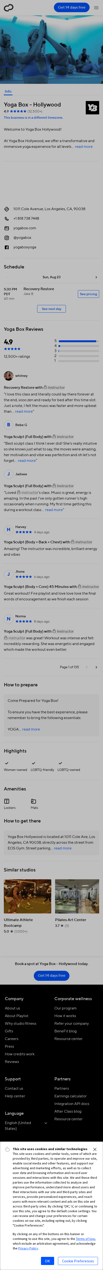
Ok (47, 1261)
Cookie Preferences (78, 1261)
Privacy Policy (28, 1248)
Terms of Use (85, 1239)
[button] (95, 1149)
